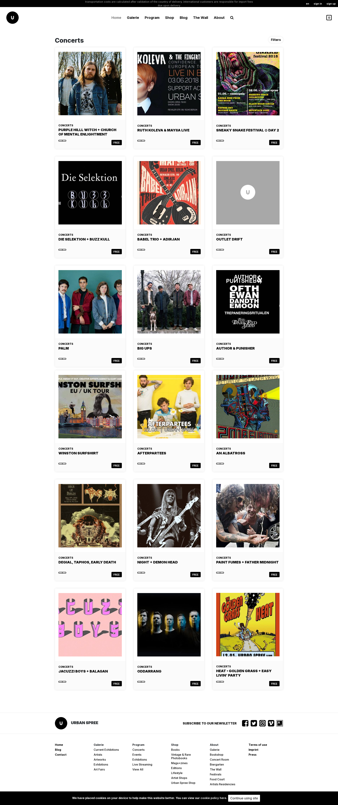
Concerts (138, 749)
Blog (183, 18)
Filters (276, 40)
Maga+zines (179, 763)
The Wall (200, 18)
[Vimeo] (271, 723)
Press (252, 754)
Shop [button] (169, 18)
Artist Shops (179, 778)
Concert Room (219, 759)
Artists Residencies (222, 784)
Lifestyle (177, 773)
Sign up (331, 3)
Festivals (215, 774)
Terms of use (258, 745)
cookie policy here (213, 798)
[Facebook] (245, 723)
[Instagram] (262, 723)
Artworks (100, 759)
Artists (98, 754)
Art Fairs (99, 769)
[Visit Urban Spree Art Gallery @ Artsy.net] (279, 723)
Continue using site (244, 798)
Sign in (318, 3)
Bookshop (216, 754)
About (219, 18)
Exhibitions (101, 764)
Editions (176, 768)
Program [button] (152, 18)
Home (116, 18)
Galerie (215, 749)
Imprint (253, 749)
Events (136, 754)
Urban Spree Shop (183, 783)
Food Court (217, 779)
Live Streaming (142, 764)
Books (175, 749)
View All (137, 769)
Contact (61, 754)
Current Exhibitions (106, 749)
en (307, 3)
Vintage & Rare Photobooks (181, 756)
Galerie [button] (133, 18)
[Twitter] (254, 723)
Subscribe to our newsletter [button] (210, 723)
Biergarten (217, 764)
